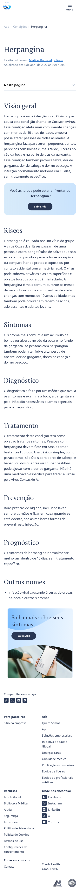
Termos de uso (13, 841)
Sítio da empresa (15, 723)
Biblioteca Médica (16, 803)
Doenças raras (51, 753)
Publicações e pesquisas (58, 765)
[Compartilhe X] (12, 700)
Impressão (11, 822)
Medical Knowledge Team (46, 60)
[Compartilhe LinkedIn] (18, 700)
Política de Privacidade (19, 828)
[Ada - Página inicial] (7, 9)
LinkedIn (54, 809)
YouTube (54, 822)
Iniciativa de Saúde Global (54, 744)
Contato (9, 866)
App (44, 729)
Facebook (54, 797)
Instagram (55, 803)
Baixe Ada (40, 206)
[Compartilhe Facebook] (25, 700)
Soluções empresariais (57, 735)
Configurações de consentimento (15, 849)
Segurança (11, 816)
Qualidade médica (54, 759)
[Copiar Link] (6, 700)
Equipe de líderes (53, 771)
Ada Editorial (12, 797)
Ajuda (8, 809)
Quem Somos (51, 723)
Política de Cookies (16, 834)
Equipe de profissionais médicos (57, 780)
